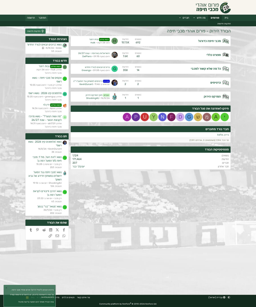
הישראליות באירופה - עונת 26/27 (94, 53)
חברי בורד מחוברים (217, 129)
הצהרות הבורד (58, 39)
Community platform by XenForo (128, 304)
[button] (194, 18)
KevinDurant (86, 84)
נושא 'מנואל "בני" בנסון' (49, 206)
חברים (186, 17)
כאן (39, 297)
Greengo (86, 70)
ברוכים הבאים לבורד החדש (97, 67)
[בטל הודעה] (6, 288)
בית (226, 17)
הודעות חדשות (224, 23)
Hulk (93, 42)
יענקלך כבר (78, 166)
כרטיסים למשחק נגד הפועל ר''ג (91, 81)
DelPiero (87, 56)
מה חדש (201, 17)
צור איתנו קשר (83, 297)
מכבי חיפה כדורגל (209, 41)
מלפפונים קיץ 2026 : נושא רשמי (45, 93)
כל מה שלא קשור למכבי (206, 68)
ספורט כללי (214, 55)
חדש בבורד (60, 60)
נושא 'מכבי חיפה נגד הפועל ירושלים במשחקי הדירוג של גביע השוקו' (45, 176)
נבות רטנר (99, 39)
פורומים (215, 17)
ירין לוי (52, 104)
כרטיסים (215, 82)
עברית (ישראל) (215, 297)
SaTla (220, 134)
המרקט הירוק (212, 96)
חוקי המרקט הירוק (97, 95)
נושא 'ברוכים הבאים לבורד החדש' (44, 44)
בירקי (226, 134)
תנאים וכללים (68, 297)
